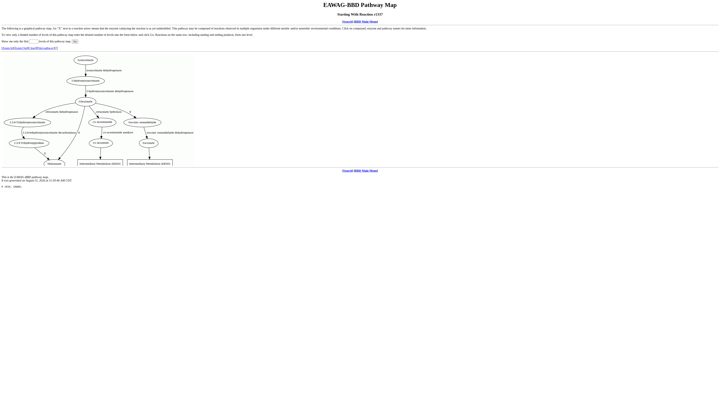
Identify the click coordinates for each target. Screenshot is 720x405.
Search (347, 21)
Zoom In (7, 48)
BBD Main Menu (366, 21)
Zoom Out (21, 48)
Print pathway (45, 48)
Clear (32, 48)
